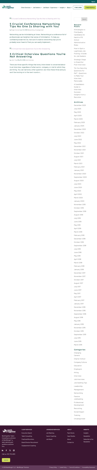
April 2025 (78, 115)
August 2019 (78, 215)
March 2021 (78, 163)
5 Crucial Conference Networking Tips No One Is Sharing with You (35, 25)
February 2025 (79, 122)
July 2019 (77, 218)
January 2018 (79, 269)
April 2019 (77, 228)
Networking (31, 30)
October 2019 (79, 208)
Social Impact (79, 412)
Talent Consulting (27, 436)
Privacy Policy (53, 467)
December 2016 (79, 307)
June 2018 (77, 252)
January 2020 (79, 201)
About (69, 439)
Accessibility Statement (88, 467)
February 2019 (79, 235)
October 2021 (79, 153)
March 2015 (78, 345)
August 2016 (78, 317)
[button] (26, 7)
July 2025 (77, 109)
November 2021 (80, 150)
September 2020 (80, 177)
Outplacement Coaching (29, 445)
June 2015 (77, 341)
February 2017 (79, 300)
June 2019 (77, 221)
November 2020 (80, 174)
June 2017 (77, 290)
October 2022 (79, 133)
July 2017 (77, 286)
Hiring (76, 372)
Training (77, 415)
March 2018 (78, 263)
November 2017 (79, 276)
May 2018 (77, 256)
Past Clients (70, 433)
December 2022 (80, 129)
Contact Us (70, 442)
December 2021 (80, 146)
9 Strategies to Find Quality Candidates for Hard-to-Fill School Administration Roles (79, 37)
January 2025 (79, 126)
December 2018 (79, 239)
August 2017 (78, 283)
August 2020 (79, 180)
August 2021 (78, 156)
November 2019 (79, 204)
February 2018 (79, 266)
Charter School (79, 359)
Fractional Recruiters (28, 439)
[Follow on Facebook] (6, 450)
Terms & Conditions (74, 467)
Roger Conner (15, 30)
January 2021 (79, 170)
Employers (78, 369)
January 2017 (79, 304)
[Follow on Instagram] (13, 450)
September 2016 (80, 314)
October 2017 (79, 280)
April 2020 (78, 194)
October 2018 (79, 242)
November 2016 (79, 310)
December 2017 (79, 273)
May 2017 (77, 293)
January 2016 (79, 324)
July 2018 (77, 249)
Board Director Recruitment (30, 442)
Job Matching (50, 433)
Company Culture (80, 362)
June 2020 (78, 187)
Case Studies (71, 436)
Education (78, 366)
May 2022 (77, 143)
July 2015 (77, 338)
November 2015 (79, 328)
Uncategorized (39, 30)
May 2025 (77, 112)
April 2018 (77, 259)
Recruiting (78, 408)
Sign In (93, 1)
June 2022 (78, 139)
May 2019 (77, 225)
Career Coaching (51, 436)
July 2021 (77, 160)
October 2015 (79, 331)
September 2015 (80, 334)
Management (79, 389)
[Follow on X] (10, 450)
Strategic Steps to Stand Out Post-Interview (80, 62)
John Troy (14, 60)
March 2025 (78, 119)
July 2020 (77, 184)
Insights (86, 433)
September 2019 (80, 211)
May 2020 (77, 191)
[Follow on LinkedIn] (2, 450)
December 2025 (80, 105)
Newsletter (87, 436)
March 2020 (78, 198)
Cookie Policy (63, 467)
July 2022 (77, 136)
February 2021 (79, 167)
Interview (77, 376)
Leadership (78, 386)
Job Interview (30, 60)
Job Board (49, 439)
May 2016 (77, 321)
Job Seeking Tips (80, 383)
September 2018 (80, 245)
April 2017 (77, 297)
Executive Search (27, 433)
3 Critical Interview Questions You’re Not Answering (38, 55)
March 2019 (78, 232)
